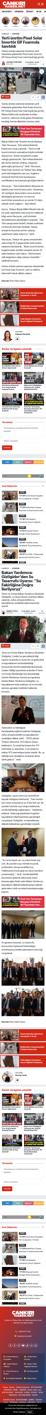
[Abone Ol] (43, 97)
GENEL (22, 492)
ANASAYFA (7, 12)
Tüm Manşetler (32, 1371)
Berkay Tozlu (21, 1075)
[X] (15, 1345)
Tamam (29, 1412)
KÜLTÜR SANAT (8, 1392)
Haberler (5, 34)
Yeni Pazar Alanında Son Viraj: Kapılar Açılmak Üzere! (10, 387)
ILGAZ (6, 1402)
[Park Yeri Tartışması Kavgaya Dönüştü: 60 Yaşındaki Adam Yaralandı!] (34, 399)
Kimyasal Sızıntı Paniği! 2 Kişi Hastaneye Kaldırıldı (29, 532)
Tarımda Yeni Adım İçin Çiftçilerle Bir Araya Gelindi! (11, 409)
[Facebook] (10, 1345)
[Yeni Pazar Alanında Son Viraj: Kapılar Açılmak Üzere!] (12, 378)
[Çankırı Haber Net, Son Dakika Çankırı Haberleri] (14, 4)
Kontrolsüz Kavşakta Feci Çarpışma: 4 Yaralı (31, 497)
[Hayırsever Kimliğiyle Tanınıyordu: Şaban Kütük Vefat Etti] (34, 378)
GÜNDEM (19, 12)
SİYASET (29, 12)
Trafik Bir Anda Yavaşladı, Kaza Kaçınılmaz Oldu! (30, 544)
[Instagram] (19, 1345)
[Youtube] (23, 1345)
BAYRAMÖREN (21, 1400)
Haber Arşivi (31, 1378)
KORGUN (22, 1402)
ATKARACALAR (9, 1400)
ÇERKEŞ (31, 1400)
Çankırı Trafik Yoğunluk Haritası (30, 1365)
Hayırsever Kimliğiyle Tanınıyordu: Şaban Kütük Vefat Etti (32, 387)
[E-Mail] (17, 339)
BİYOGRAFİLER (36, 1387)
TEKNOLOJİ (12, 1395)
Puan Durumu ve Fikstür (11, 1372)
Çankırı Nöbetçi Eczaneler (11, 1358)
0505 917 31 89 (25, 1331)
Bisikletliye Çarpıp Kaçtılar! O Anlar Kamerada (31, 509)
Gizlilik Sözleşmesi (23, 1387)
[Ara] (39, 4)
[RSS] (36, 1345)
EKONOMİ (8, 1390)
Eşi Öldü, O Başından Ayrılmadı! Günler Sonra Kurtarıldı (31, 556)
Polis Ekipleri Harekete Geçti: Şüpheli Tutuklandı (29, 521)
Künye (5, 1387)
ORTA (39, 1402)
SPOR (38, 12)
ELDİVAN (39, 1400)
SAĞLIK (27, 1392)
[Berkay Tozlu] (7, 1077)
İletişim (12, 1387)
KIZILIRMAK (14, 1402)
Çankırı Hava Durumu (30, 1358)
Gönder (7, 448)
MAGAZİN (19, 1392)
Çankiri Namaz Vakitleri (11, 1365)
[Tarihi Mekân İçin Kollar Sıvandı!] (34, 358)
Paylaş (7, 97)
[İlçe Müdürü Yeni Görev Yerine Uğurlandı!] (12, 358)
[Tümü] (43, 486)
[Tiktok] (27, 1345)
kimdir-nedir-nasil (34, 1390)
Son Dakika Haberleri (14, 1378)
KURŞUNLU (32, 1402)
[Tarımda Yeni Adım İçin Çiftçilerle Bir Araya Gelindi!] (12, 399)
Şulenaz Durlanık (22, 334)
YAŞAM (35, 1395)
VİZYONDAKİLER (24, 1395)
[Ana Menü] (42, 4)
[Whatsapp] (31, 1345)
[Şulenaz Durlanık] (7, 336)
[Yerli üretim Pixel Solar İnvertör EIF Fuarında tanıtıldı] (23, 80)
